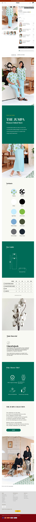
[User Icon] (30, 2)
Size (21, 13)
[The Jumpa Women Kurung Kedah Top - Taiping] (20, 30)
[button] (20, 9)
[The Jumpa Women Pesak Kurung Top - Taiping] (20, 36)
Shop (5, 5)
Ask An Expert (11, 486)
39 (16, 291)
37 (16, 288)
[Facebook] (3, 507)
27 (22, 283)
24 (16, 283)
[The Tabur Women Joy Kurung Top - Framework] (20, 24)
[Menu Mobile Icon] (2, 2)
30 (16, 286)
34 (22, 286)
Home (3, 5)
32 (19, 286)
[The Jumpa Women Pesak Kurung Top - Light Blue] (20, 42)
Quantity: (19, 17)
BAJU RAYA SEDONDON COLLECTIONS (18, 0)
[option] (10, 18)
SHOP (13, 430)
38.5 (19, 288)
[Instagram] (5, 507)
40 (22, 288)
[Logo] (18, 2)
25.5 (19, 283)
